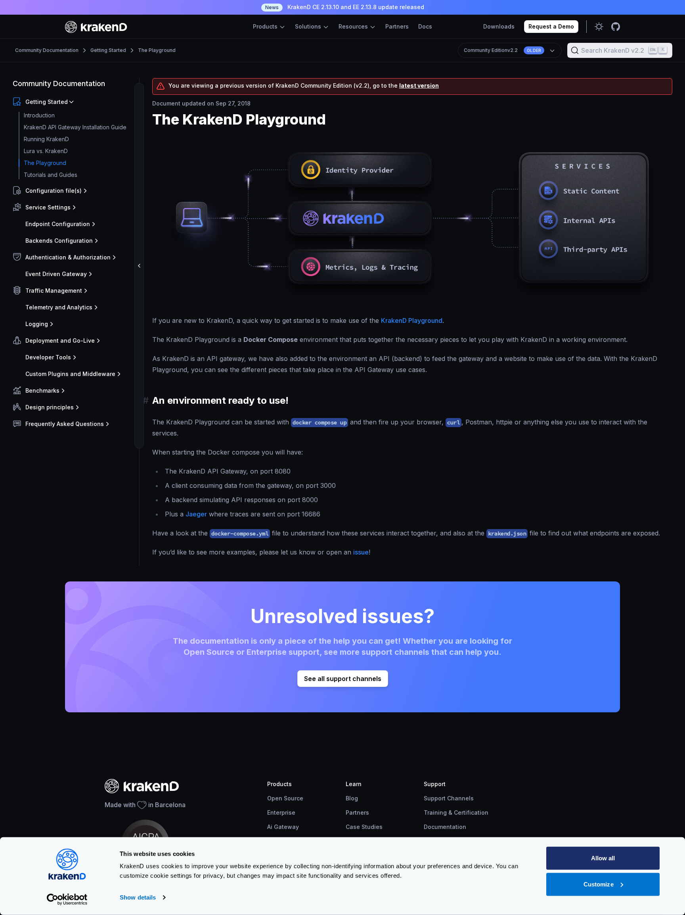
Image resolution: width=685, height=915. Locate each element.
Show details (138, 897)
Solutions (309, 26)
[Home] (96, 27)
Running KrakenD (46, 139)
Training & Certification (456, 812)
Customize (599, 883)
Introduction (39, 115)
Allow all (603, 858)
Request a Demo (551, 26)
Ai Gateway (283, 826)
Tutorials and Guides (50, 174)
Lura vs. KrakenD (46, 151)
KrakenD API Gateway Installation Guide (75, 127)
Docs (425, 26)
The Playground (157, 50)
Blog (352, 798)
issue (361, 552)
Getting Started (108, 50)
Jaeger (196, 514)
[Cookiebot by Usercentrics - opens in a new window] (67, 899)
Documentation (445, 826)
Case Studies (364, 826)
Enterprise (281, 812)
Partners (397, 26)
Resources (354, 26)
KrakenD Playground (411, 320)
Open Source (285, 798)
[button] (74, 102)
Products (266, 26)
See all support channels (342, 679)
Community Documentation (46, 50)
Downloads (499, 26)
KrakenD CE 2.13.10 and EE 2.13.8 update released (344, 7)
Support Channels (449, 798)
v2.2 (502, 50)
